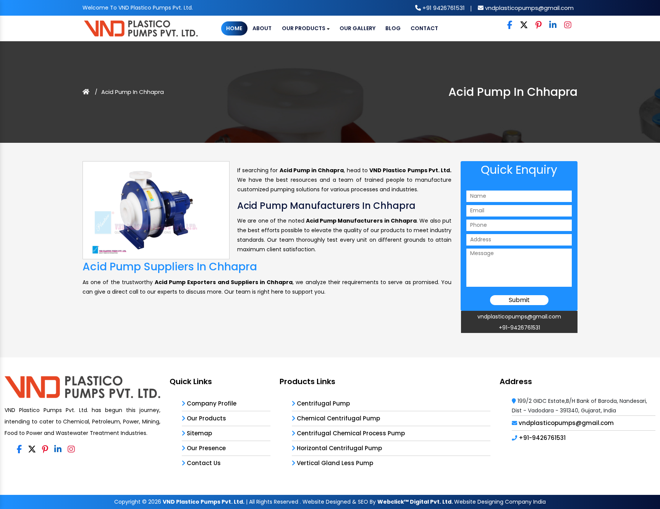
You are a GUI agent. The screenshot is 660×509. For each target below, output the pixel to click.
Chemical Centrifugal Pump (337, 418)
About (262, 28)
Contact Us (203, 463)
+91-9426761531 (519, 327)
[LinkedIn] (552, 25)
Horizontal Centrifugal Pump (338, 448)
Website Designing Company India (500, 502)
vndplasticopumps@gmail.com (529, 8)
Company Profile (210, 403)
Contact (424, 28)
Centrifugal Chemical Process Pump (350, 433)
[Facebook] (509, 25)
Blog (393, 28)
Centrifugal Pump (322, 403)
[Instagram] (567, 25)
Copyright (127, 502)
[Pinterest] (538, 25)
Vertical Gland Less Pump (334, 463)
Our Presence (205, 448)
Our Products (304, 28)
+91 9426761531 (443, 8)
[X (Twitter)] (524, 25)
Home (234, 28)
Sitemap (198, 433)
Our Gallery (357, 28)
